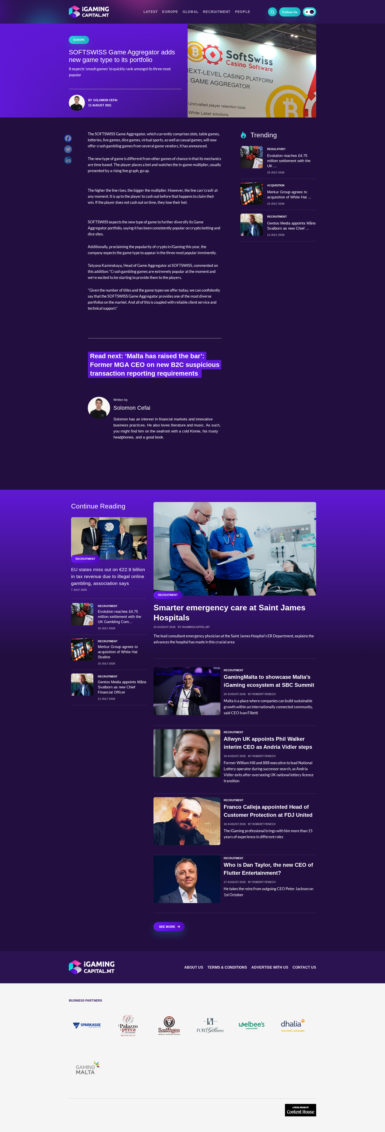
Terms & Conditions (227, 967)
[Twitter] (69, 150)
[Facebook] (69, 139)
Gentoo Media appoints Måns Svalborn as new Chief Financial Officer (122, 687)
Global (191, 12)
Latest (150, 12)
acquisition (276, 185)
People (242, 12)
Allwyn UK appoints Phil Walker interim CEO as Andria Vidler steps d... (268, 747)
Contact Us (304, 967)
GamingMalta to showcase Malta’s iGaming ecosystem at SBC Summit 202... (269, 685)
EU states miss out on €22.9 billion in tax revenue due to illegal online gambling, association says (108, 576)
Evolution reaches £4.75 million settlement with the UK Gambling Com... (119, 616)
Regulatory (276, 149)
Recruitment (217, 12)
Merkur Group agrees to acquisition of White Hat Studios (118, 652)
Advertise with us (269, 967)
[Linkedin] (69, 161)
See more (167, 926)
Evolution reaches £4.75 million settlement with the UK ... (288, 161)
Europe (170, 12)
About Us (193, 967)
